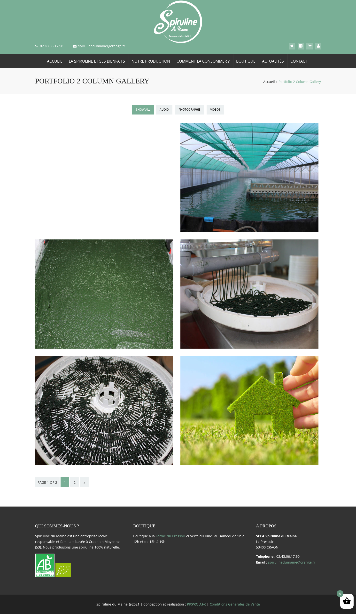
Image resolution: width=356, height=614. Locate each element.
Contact (298, 61)
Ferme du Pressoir (170, 536)
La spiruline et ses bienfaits (97, 61)
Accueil (54, 61)
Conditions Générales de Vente (235, 604)
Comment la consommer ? (203, 61)
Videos (215, 109)
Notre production (151, 61)
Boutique (245, 61)
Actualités (273, 61)
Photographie (189, 109)
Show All (143, 109)
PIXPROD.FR (196, 604)
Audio (164, 109)
